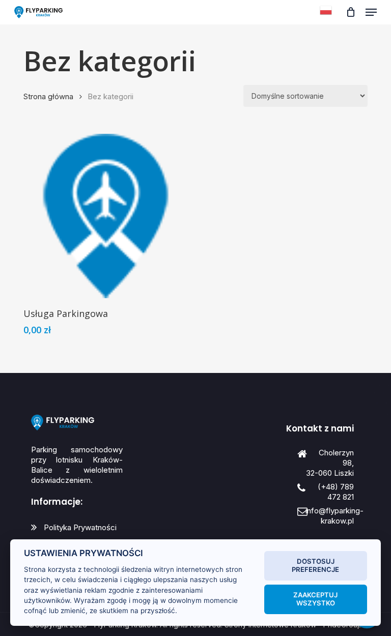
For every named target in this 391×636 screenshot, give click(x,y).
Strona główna (48, 96)
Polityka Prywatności (80, 527)
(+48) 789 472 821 (336, 492)
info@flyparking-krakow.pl (334, 516)
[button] (371, 12)
